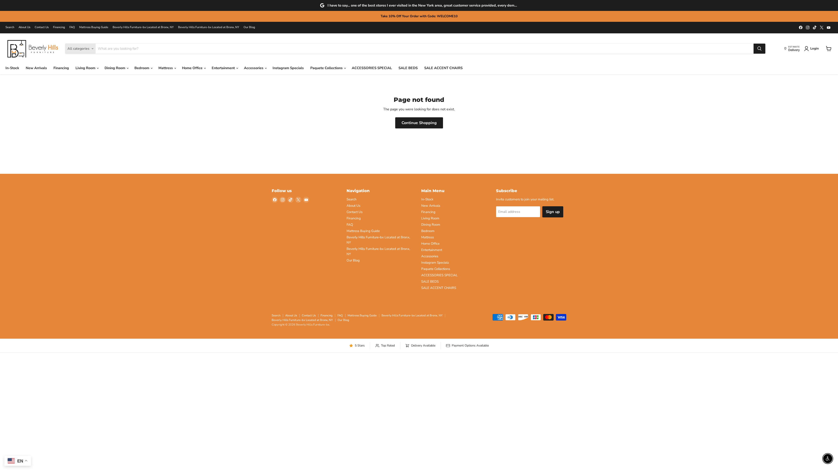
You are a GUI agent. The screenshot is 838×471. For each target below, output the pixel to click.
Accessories (254, 68)
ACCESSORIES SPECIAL (372, 68)
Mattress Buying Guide (93, 27)
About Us (24, 27)
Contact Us (42, 27)
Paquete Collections (326, 68)
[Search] (759, 49)
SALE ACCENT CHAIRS (443, 68)
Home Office (192, 68)
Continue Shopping (419, 122)
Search (9, 27)
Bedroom (142, 68)
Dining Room (115, 68)
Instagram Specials (288, 68)
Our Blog (249, 27)
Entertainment (224, 68)
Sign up (553, 211)
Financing (59, 27)
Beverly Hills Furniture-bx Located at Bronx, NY (143, 27)
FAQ (72, 27)
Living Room (86, 68)
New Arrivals (36, 68)
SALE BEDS (408, 68)
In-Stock (12, 68)
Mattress (166, 68)
